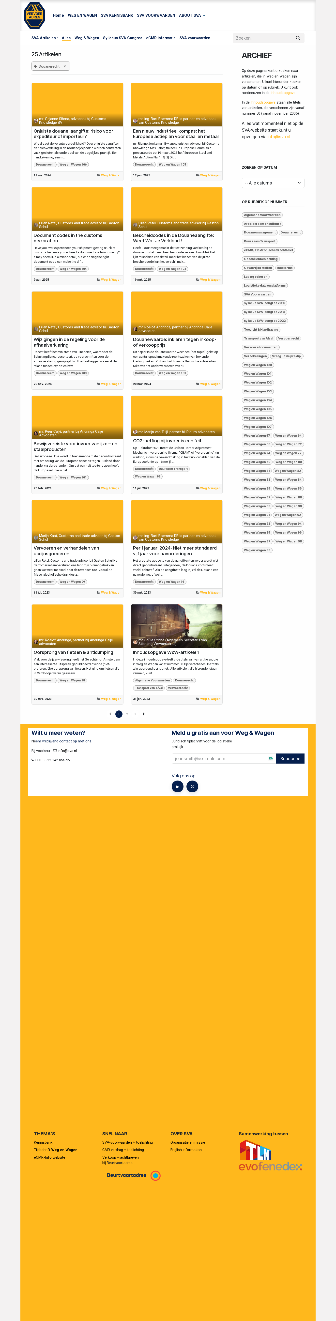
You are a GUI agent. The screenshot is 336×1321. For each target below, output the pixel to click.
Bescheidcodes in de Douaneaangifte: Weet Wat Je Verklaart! (173, 238)
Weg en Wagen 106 (73, 164)
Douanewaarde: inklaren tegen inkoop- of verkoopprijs (174, 342)
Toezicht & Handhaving (261, 329)
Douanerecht (45, 164)
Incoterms (284, 268)
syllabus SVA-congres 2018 (264, 312)
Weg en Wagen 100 (258, 365)
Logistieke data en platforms (265, 285)
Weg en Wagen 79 (257, 462)
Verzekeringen (255, 356)
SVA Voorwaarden (257, 294)
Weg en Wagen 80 (288, 462)
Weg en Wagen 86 (288, 488)
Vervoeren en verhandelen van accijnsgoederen (66, 550)
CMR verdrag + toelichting (123, 1150)
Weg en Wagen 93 (257, 523)
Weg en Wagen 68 (257, 444)
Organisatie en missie (187, 1142)
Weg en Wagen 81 (257, 471)
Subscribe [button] (290, 758)
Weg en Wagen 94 (288, 523)
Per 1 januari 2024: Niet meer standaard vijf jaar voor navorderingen (175, 550)
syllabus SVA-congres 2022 (265, 321)
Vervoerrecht (178, 688)
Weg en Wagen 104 (73, 269)
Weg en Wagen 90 (288, 506)
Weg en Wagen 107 (258, 427)
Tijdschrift (55, 1150)
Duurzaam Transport (173, 469)
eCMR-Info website (49, 1157)
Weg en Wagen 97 (257, 541)
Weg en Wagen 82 (288, 471)
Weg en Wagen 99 (147, 476)
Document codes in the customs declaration (68, 238)
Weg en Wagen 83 (257, 479)
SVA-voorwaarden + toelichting (127, 1142)
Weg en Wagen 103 (73, 373)
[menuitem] (58, 15)
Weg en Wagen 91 (257, 515)
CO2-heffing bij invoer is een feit (167, 441)
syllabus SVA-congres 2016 (264, 303)
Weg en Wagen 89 (257, 506)
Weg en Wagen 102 (258, 382)
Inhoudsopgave (283, 93)
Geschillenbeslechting (261, 259)
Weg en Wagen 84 (288, 479)
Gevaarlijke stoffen (258, 268)
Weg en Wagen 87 (257, 497)
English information (186, 1150)
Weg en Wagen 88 (288, 497)
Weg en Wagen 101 (73, 477)
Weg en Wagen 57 (257, 435)
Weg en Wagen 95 (257, 532)
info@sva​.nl (67, 751)
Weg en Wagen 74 (257, 453)
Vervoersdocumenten (260, 347)
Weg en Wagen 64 (288, 435)
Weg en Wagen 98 (171, 582)
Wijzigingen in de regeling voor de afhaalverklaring (69, 342)
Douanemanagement (259, 232)
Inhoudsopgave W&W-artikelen (166, 652)
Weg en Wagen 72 (288, 444)
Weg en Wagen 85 (257, 488)
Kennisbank (43, 1142)
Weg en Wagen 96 (288, 532)
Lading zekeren (255, 276)
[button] (265, 759)
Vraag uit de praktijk (286, 356)
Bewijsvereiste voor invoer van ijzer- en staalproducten (75, 446)
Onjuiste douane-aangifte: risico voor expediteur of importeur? (73, 133)
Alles (66, 38)
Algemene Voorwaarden (152, 680)
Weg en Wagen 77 (288, 453)
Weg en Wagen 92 (288, 515)
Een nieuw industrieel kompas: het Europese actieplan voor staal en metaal (176, 133)
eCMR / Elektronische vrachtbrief (268, 250)
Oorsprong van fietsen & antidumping (73, 652)
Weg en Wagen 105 (172, 164)
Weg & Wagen (111, 175)
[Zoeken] (298, 38)
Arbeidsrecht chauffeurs (262, 224)
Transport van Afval (149, 688)
